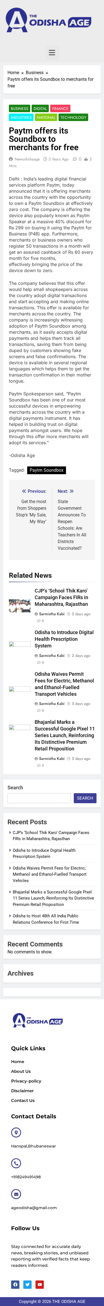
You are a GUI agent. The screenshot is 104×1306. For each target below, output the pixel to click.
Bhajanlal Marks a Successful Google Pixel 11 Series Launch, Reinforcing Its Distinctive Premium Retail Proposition (65, 735)
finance (60, 108)
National (46, 117)
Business (19, 108)
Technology (73, 117)
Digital (40, 108)
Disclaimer (22, 1090)
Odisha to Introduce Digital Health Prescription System (64, 639)
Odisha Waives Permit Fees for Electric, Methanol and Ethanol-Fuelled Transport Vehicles (50, 874)
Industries (21, 117)
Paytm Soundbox (47, 470)
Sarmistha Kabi (52, 614)
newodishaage (27, 159)
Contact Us (23, 1100)
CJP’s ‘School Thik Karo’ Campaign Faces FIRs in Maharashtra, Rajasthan (61, 597)
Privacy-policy (26, 1081)
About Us (21, 1071)
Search (15, 787)
